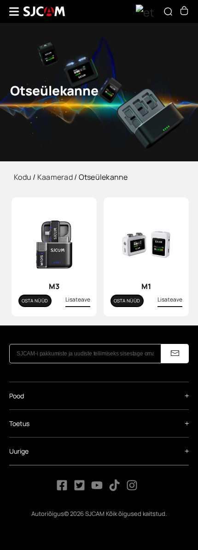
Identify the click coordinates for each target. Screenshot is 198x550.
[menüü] (14, 11)
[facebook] (62, 488)
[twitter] (79, 488)
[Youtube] (97, 488)
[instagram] (132, 488)
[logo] (44, 11)
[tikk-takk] (115, 488)
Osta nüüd (35, 300)
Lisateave (77, 299)
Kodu (22, 177)
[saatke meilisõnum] (175, 353)
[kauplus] (184, 12)
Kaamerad (55, 177)
